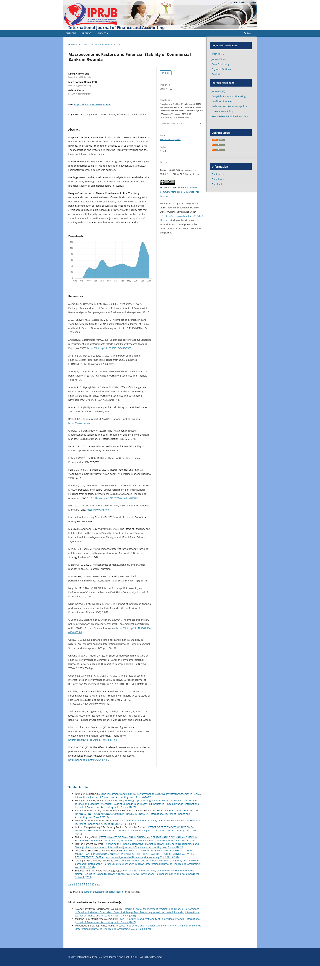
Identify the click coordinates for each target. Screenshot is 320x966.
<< (69, 884)
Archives (87, 33)
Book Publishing (221, 64)
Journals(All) (218, 91)
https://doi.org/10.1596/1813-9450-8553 (109, 348)
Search (250, 33)
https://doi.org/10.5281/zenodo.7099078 (116, 498)
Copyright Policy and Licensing (229, 96)
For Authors (218, 179)
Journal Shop (219, 59)
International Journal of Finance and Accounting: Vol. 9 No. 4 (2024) (145, 847)
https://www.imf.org (98, 509)
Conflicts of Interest (222, 101)
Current (71, 33)
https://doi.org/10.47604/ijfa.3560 (92, 104)
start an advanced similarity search (103, 891)
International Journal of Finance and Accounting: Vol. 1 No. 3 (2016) (158, 840)
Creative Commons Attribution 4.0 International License (179, 191)
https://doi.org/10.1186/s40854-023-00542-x (92, 739)
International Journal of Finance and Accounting (116, 27)
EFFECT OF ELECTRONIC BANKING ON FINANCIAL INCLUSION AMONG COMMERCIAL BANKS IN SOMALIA (136, 812)
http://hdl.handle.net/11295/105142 (88, 759)
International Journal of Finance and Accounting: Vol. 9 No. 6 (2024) (113, 928)
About (102, 33)
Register (239, 2)
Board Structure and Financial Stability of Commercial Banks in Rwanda (161, 925)
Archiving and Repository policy (229, 106)
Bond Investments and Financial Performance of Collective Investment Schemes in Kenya (150, 793)
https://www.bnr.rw (79, 423)
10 (93, 884)
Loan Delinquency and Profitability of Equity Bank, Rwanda (152, 820)
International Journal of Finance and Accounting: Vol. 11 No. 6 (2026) (113, 797)
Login (252, 2)
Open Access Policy (222, 111)
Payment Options (221, 69)
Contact (216, 74)
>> (98, 884)
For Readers (218, 174)
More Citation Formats (173, 123)
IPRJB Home (218, 54)
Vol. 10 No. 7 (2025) (100, 44)
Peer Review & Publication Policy (230, 116)
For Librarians (218, 184)
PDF (167, 72)
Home (71, 44)
